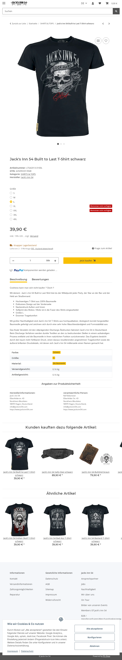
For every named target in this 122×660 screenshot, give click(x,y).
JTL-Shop (106, 656)
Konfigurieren (95, 637)
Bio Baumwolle (59, 363)
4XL (15, 219)
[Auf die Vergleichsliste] (98, 40)
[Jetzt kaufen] (12, 33)
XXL (62, 210)
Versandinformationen (21, 584)
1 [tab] (58, 144)
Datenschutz (27, 651)
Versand (34, 236)
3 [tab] (64, 144)
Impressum (12, 651)
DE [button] (82, 3)
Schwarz (56, 352)
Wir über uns (87, 594)
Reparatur (15, 594)
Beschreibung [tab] (18, 279)
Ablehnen (95, 646)
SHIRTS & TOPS (28, 174)
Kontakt (13, 578)
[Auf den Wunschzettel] (106, 40)
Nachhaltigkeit (88, 589)
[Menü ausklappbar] (3, 2)
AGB (48, 584)
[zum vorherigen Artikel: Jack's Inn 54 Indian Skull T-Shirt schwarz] (103, 23)
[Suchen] (116, 11)
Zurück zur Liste (19, 23)
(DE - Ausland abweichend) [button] (42, 248)
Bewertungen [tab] (40, 279)
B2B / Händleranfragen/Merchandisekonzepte (101, 617)
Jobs (83, 584)
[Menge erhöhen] (55, 261)
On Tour (85, 600)
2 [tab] (61, 144)
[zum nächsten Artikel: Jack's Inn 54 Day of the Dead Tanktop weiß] (109, 23)
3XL (15, 214)
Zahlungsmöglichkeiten (21, 589)
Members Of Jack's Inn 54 (94, 610)
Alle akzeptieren (94, 628)
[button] (92, 3)
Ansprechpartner (89, 578)
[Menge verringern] (13, 261)
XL (62, 206)
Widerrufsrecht (53, 600)
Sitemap (50, 589)
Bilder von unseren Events (94, 605)
